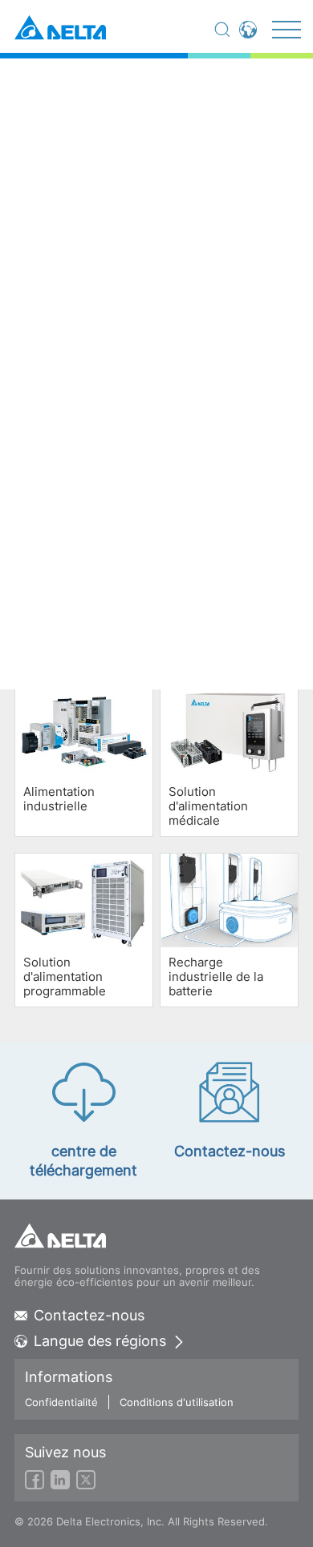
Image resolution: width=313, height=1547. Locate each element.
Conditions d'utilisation (177, 1402)
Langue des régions (100, 1341)
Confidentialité (61, 1402)
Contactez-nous (89, 1316)
